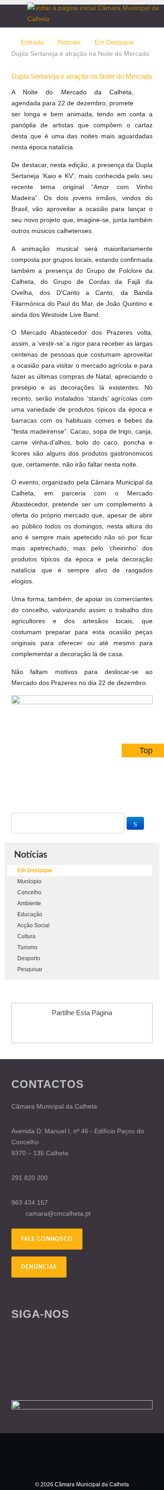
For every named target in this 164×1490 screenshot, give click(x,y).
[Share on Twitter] (90, 1029)
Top (146, 750)
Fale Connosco (47, 1239)
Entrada (32, 42)
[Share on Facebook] (56, 1029)
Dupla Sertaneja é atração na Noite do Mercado (81, 76)
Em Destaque (114, 42)
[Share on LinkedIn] (108, 1029)
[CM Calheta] (82, 1456)
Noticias (69, 42)
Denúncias (39, 1267)
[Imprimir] (139, 92)
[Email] (150, 92)
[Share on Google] (73, 1029)
